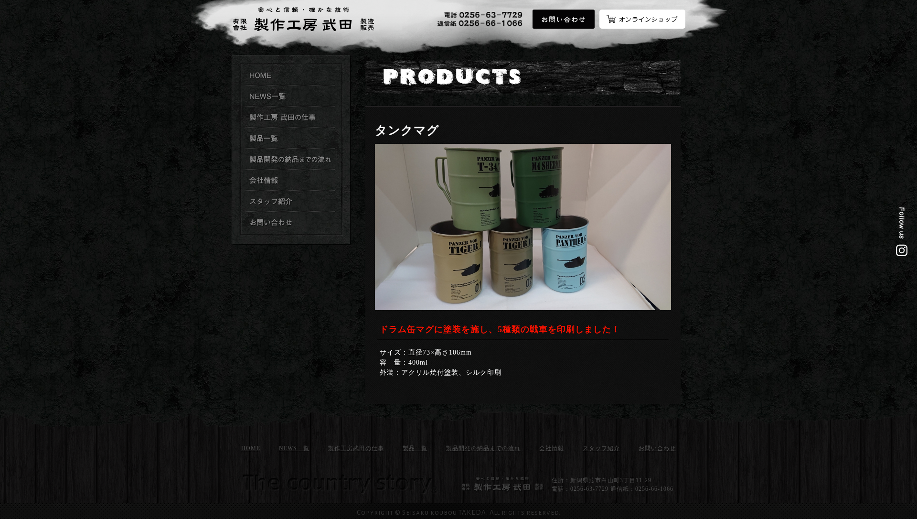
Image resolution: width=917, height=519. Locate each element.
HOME (250, 448)
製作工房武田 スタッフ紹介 (289, 201)
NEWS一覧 (294, 448)
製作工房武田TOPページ (289, 75)
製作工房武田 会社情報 (289, 180)
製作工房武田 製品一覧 (289, 138)
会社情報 (551, 448)
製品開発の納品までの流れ (289, 159)
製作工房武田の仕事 (289, 117)
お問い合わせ (289, 222)
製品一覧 (415, 448)
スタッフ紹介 (601, 448)
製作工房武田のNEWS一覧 (289, 96)
